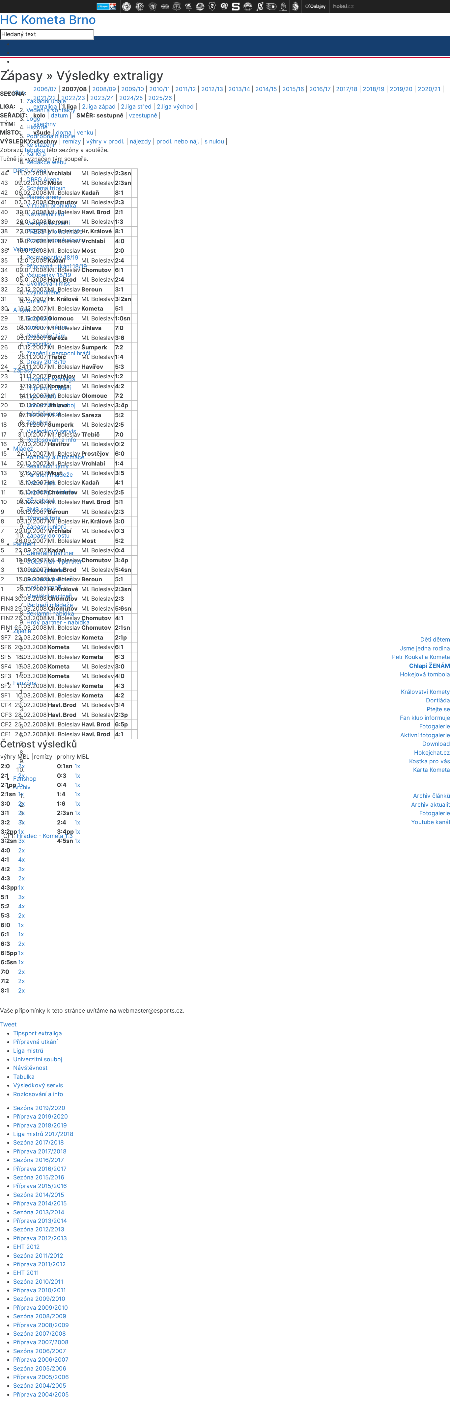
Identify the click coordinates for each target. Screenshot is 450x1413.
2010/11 (159, 89)
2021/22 (44, 97)
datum (59, 115)
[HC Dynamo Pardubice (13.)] (271, 6)
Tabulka (24, 1076)
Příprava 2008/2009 (41, 1325)
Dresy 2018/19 (46, 361)
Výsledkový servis (38, 1085)
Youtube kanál (430, 822)
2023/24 (102, 97)
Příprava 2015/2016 (40, 1185)
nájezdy (140, 141)
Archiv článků (431, 795)
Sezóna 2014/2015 (38, 1194)
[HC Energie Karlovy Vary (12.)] (260, 6)
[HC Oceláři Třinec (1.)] (126, 6)
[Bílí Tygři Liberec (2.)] (139, 6)
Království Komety (425, 691)
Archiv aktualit (430, 804)
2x (21, 766)
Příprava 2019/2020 (40, 1116)
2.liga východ (175, 106)
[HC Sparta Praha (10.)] (236, 6)
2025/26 (160, 97)
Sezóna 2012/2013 (38, 1229)
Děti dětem (435, 639)
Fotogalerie (434, 726)
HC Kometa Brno (48, 19)
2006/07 (45, 89)
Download (436, 743)
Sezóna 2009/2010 (39, 1298)
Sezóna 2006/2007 (39, 1351)
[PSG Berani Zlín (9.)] (224, 6)
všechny (44, 123)
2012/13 (212, 89)
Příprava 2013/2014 (40, 1220)
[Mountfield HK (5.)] (177, 6)
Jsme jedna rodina (425, 648)
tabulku (35, 149)
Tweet (8, 1024)
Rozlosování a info (38, 1094)
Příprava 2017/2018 (40, 1151)
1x (21, 784)
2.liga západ (99, 106)
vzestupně (143, 115)
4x (21, 859)
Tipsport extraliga (37, 1033)
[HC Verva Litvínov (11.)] (248, 6)
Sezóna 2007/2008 (39, 1333)
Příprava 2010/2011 (39, 1290)
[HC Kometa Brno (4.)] (165, 6)
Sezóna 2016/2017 (38, 1159)
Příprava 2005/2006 (41, 1377)
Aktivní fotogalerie (425, 735)
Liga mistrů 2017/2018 (43, 1133)
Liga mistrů (28, 1050)
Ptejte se (438, 709)
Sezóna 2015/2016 (38, 1177)
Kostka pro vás (429, 761)
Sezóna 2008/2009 (39, 1316)
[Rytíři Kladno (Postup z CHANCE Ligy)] (283, 6)
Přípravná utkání (35, 1041)
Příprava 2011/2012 (39, 1264)
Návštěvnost (30, 1067)
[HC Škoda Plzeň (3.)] (153, 6)
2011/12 (185, 89)
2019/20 (401, 89)
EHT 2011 (26, 1272)
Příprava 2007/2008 (41, 1342)
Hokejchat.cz (432, 752)
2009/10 (132, 89)
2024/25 (131, 97)
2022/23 (73, 97)
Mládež (23, 448)
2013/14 (239, 89)
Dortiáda (438, 700)
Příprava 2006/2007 (41, 1359)
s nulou (214, 141)
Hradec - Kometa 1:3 (45, 835)
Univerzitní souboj (37, 1059)
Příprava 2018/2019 (40, 1125)
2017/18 (346, 89)
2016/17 (320, 89)
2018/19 (373, 89)
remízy (72, 141)
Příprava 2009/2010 (40, 1307)
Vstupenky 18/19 (48, 274)
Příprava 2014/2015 (40, 1203)
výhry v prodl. (105, 141)
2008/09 (104, 89)
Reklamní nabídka (50, 613)
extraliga (45, 106)
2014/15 (266, 89)
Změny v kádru (46, 326)
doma (63, 132)
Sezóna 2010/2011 (38, 1281)
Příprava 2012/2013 (40, 1238)
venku (85, 132)
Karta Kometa (431, 769)
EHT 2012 (26, 1246)
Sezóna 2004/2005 (39, 1385)
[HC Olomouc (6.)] (188, 6)
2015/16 (293, 89)
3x (21, 822)
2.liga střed (136, 106)
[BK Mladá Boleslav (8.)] (212, 6)
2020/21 (429, 89)
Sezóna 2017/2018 (38, 1142)
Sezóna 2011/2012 (38, 1255)
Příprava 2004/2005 (41, 1394)
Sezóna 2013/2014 (38, 1212)
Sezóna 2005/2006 (39, 1368)
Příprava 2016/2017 (40, 1168)
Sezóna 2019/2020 (39, 1107)
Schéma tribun (46, 188)
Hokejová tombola (425, 674)
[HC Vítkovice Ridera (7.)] (200, 6)
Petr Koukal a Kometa (421, 656)
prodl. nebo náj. (177, 141)
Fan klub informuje (425, 717)
